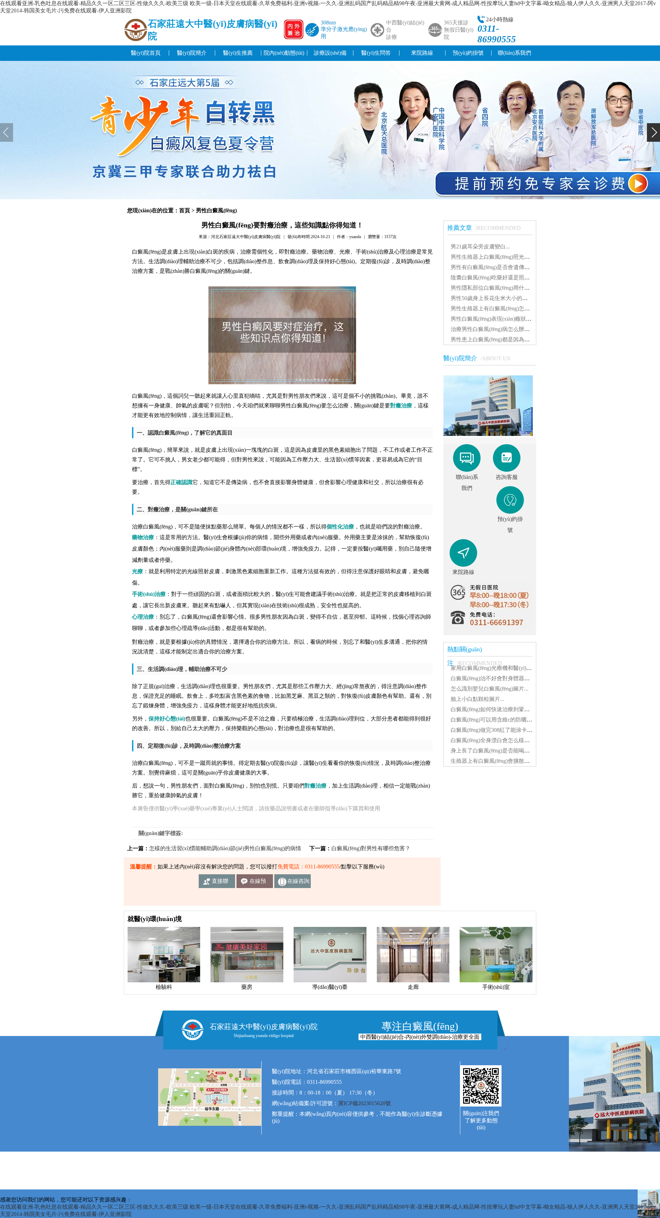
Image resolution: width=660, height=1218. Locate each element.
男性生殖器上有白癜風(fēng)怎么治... (495, 308)
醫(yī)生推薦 (238, 53)
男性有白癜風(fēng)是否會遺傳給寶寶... (498, 267)
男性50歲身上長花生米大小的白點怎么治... (502, 298)
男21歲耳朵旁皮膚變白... (480, 246)
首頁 (184, 210)
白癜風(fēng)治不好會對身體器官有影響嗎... (503, 678)
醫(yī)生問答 (376, 53)
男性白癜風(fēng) (216, 210)
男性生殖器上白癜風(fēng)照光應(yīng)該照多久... (510, 257)
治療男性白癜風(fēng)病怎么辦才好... (495, 329)
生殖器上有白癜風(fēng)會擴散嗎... (492, 761)
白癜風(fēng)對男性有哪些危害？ (370, 848)
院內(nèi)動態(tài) (284, 53)
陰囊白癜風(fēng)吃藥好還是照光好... (495, 277)
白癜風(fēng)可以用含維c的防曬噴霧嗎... (499, 720)
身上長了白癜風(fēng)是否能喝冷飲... (495, 751)
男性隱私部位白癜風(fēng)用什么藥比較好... (503, 288)
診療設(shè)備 (330, 53)
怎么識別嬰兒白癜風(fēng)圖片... (489, 689)
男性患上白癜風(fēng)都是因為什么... (495, 339)
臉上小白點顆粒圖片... (477, 699)
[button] (6, 132)
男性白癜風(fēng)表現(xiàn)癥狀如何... (496, 319)
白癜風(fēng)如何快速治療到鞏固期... (495, 709)
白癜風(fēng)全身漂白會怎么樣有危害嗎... (500, 740)
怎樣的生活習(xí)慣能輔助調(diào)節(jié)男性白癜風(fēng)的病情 (225, 848)
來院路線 (422, 53)
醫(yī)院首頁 (146, 53)
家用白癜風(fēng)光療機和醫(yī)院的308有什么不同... (514, 668)
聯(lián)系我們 (514, 53)
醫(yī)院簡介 (192, 53)
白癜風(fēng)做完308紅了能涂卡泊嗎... (496, 730)
